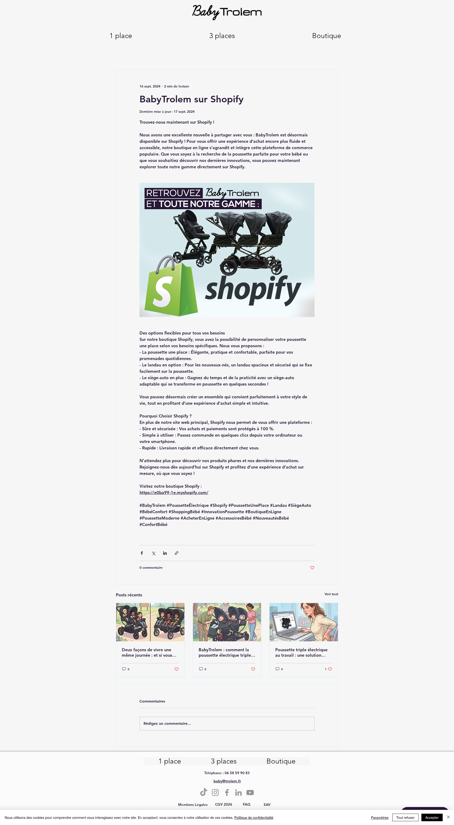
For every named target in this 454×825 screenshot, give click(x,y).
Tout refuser (405, 817)
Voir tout (331, 594)
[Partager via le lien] (176, 553)
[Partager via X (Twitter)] (153, 553)
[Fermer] (448, 817)
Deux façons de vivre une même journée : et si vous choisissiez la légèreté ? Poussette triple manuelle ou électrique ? (150, 652)
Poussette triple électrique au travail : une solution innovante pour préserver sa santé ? (302, 652)
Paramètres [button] (380, 817)
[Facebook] (226, 792)
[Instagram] (215, 792)
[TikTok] (203, 792)
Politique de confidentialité (253, 817)
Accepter (432, 817)
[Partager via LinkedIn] (165, 553)
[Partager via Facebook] (142, 553)
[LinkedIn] (238, 792)
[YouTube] (250, 792)
